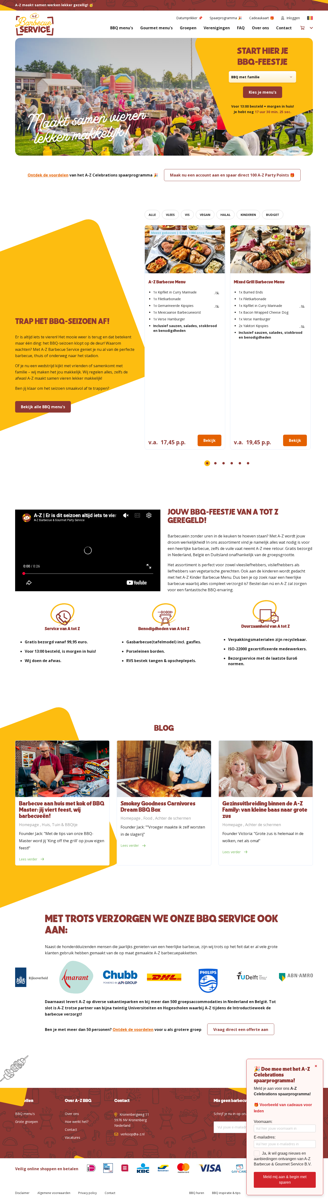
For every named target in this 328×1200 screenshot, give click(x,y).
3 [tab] (223, 463)
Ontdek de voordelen (48, 175)
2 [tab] (215, 463)
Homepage (29, 824)
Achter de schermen (173, 818)
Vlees (170, 215)
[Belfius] (121, 1169)
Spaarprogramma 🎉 (226, 18)
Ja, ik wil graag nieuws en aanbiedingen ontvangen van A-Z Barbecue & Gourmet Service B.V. (282, 1158)
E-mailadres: (264, 1137)
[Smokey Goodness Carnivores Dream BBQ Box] (164, 769)
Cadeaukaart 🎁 (261, 18)
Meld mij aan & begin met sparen (284, 1179)
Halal (225, 215)
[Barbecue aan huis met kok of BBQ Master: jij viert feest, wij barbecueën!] (62, 769)
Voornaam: (263, 1122)
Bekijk (209, 440)
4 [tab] (232, 463)
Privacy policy (87, 1193)
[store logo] (34, 24)
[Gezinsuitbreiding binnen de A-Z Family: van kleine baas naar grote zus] (266, 769)
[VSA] (206, 1169)
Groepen (188, 27)
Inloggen (293, 18)
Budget (272, 215)
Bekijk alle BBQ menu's (43, 406)
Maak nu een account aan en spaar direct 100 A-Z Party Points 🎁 (232, 175)
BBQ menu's (121, 27)
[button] (310, 18)
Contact (284, 27)
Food (148, 818)
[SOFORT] (159, 1169)
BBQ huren (196, 1193)
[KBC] (139, 1169)
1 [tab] (207, 463)
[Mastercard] (180, 1169)
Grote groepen (26, 1121)
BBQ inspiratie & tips (226, 1193)
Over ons (260, 27)
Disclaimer (22, 1193)
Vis (187, 215)
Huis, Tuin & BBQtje (60, 824)
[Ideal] (87, 1169)
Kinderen (248, 215)
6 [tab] (248, 463)
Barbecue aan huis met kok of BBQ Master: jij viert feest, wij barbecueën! (61, 810)
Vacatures (72, 1137)
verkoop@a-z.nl (133, 1134)
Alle (152, 215)
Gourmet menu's (156, 27)
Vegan (205, 215)
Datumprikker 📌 (189, 18)
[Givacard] (236, 1169)
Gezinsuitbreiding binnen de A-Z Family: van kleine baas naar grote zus (264, 810)
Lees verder (28, 859)
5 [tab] (240, 463)
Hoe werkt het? (76, 1121)
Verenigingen (217, 27)
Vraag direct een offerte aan (240, 1029)
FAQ (241, 27)
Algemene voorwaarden (53, 1193)
